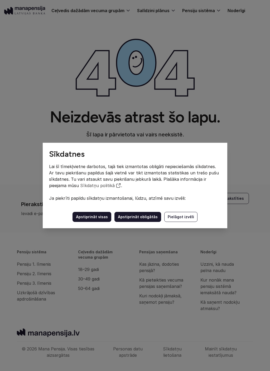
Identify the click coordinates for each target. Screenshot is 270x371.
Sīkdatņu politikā (97, 185)
